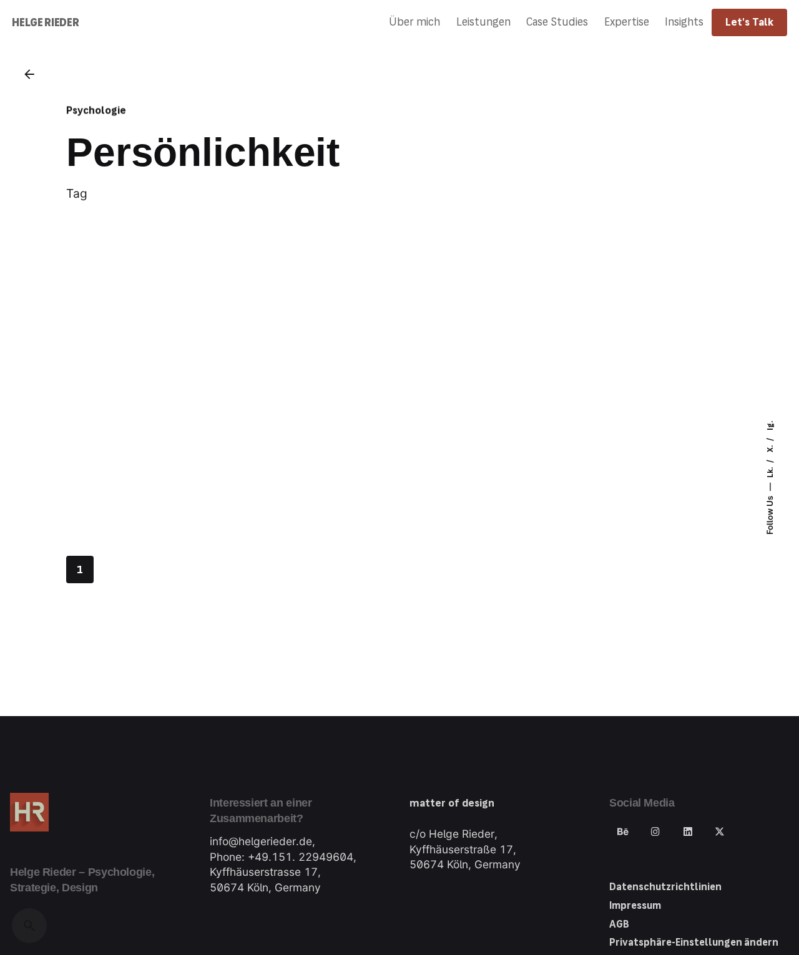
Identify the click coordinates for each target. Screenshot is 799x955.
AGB (619, 924)
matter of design (451, 803)
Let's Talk (749, 22)
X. (770, 448)
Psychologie (96, 110)
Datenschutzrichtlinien (665, 887)
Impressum (635, 905)
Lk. (770, 471)
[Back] (29, 74)
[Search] (29, 925)
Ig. (770, 425)
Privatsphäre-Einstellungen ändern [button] (693, 942)
